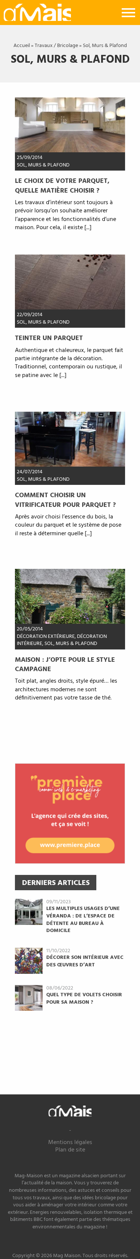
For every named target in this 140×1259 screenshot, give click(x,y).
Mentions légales (70, 1142)
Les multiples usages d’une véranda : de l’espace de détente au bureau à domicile (83, 919)
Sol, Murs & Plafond (43, 165)
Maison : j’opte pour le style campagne (65, 665)
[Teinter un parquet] (70, 282)
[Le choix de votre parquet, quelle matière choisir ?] (70, 125)
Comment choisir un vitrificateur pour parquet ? (65, 500)
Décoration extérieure (46, 636)
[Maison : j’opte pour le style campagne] (70, 596)
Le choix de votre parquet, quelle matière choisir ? (62, 186)
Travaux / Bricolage (56, 45)
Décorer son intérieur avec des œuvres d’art (85, 961)
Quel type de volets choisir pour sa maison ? (84, 999)
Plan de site (70, 1150)
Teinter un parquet (49, 338)
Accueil (21, 45)
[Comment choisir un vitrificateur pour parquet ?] (70, 439)
